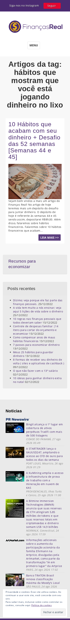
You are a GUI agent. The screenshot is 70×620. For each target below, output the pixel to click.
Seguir (51, 5)
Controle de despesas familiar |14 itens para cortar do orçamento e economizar (35, 329)
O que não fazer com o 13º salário (35, 370)
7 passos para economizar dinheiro (36, 345)
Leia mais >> (49, 237)
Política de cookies (41, 605)
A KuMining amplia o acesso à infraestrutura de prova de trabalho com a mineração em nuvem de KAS (44, 480)
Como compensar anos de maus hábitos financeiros (34, 339)
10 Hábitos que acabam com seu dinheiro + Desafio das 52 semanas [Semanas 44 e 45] (34, 140)
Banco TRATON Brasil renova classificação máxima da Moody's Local (43, 579)
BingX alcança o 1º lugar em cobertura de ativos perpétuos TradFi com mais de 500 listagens (44, 430)
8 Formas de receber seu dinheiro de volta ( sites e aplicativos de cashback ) (38, 361)
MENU (33, 45)
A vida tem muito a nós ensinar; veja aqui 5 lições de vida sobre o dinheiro (38, 309)
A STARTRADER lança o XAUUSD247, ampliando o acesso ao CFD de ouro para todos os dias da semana (44, 454)
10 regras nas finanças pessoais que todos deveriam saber (37, 320)
